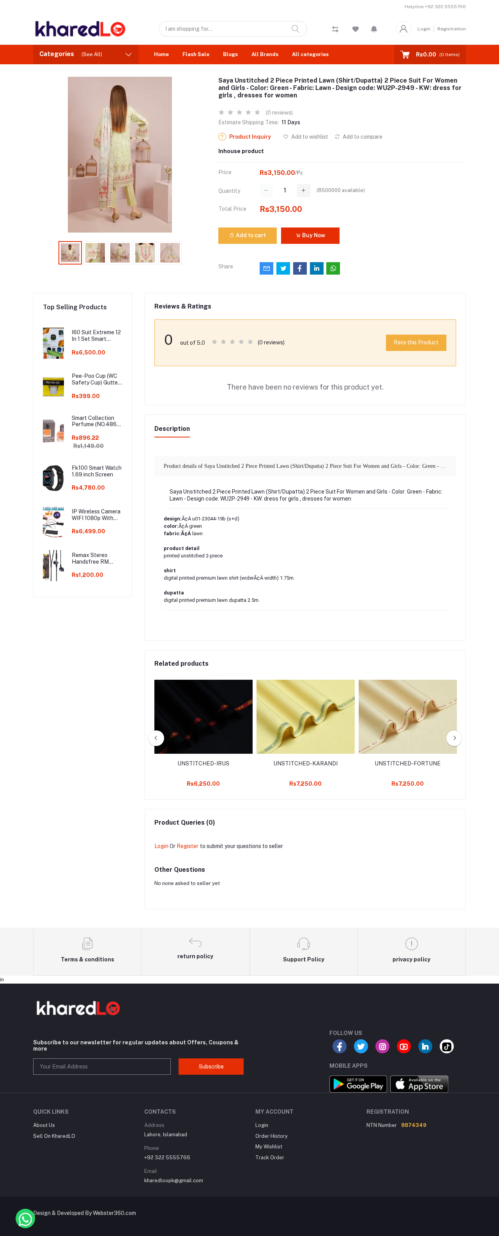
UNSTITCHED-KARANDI (305, 763)
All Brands (264, 54)
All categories (310, 54)
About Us (44, 1125)
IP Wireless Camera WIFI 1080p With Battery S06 (96, 515)
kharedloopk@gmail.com (173, 1180)
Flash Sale (195, 54)
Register (187, 846)
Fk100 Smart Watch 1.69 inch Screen (97, 471)
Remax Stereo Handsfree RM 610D (90, 558)
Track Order (269, 1157)
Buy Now (313, 235)
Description (172, 428)
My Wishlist (268, 1147)
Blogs (230, 54)
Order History (271, 1136)
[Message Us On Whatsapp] (25, 1218)
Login (424, 29)
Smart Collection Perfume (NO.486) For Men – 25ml (95, 421)
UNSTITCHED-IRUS (203, 763)
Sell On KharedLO (54, 1136)
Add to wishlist (309, 137)
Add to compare (362, 137)
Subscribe (211, 1066)
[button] (374, 28)
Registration (451, 29)
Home (161, 54)
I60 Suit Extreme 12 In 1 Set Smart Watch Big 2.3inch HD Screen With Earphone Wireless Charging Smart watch (96, 335)
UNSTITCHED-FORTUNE (408, 763)
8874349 (413, 1125)
